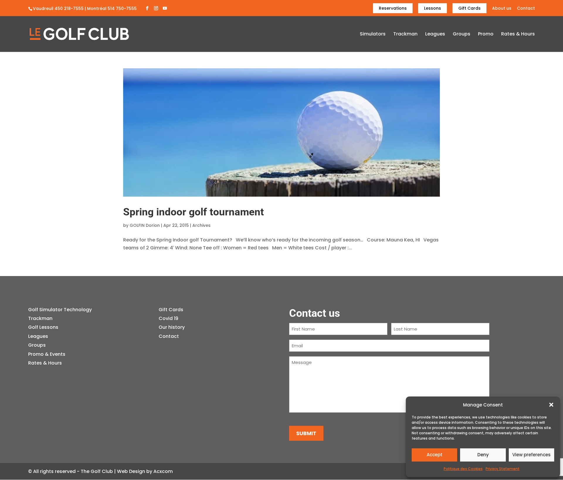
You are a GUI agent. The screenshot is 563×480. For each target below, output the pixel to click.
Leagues (435, 34)
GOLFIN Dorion (145, 225)
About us (501, 8)
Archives (201, 225)
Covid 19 (168, 318)
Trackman (405, 34)
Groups (461, 34)
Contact (526, 8)
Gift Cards (469, 8)
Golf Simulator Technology (60, 309)
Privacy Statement (503, 468)
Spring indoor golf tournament (193, 212)
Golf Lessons (43, 327)
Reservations (393, 8)
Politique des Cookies (463, 468)
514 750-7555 (122, 8)
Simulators (373, 34)
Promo (486, 34)
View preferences (531, 455)
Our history (172, 327)
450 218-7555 (69, 8)
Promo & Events (46, 354)
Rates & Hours (518, 34)
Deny (483, 455)
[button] (551, 405)
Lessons (432, 8)
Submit (306, 433)
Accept (434, 455)
